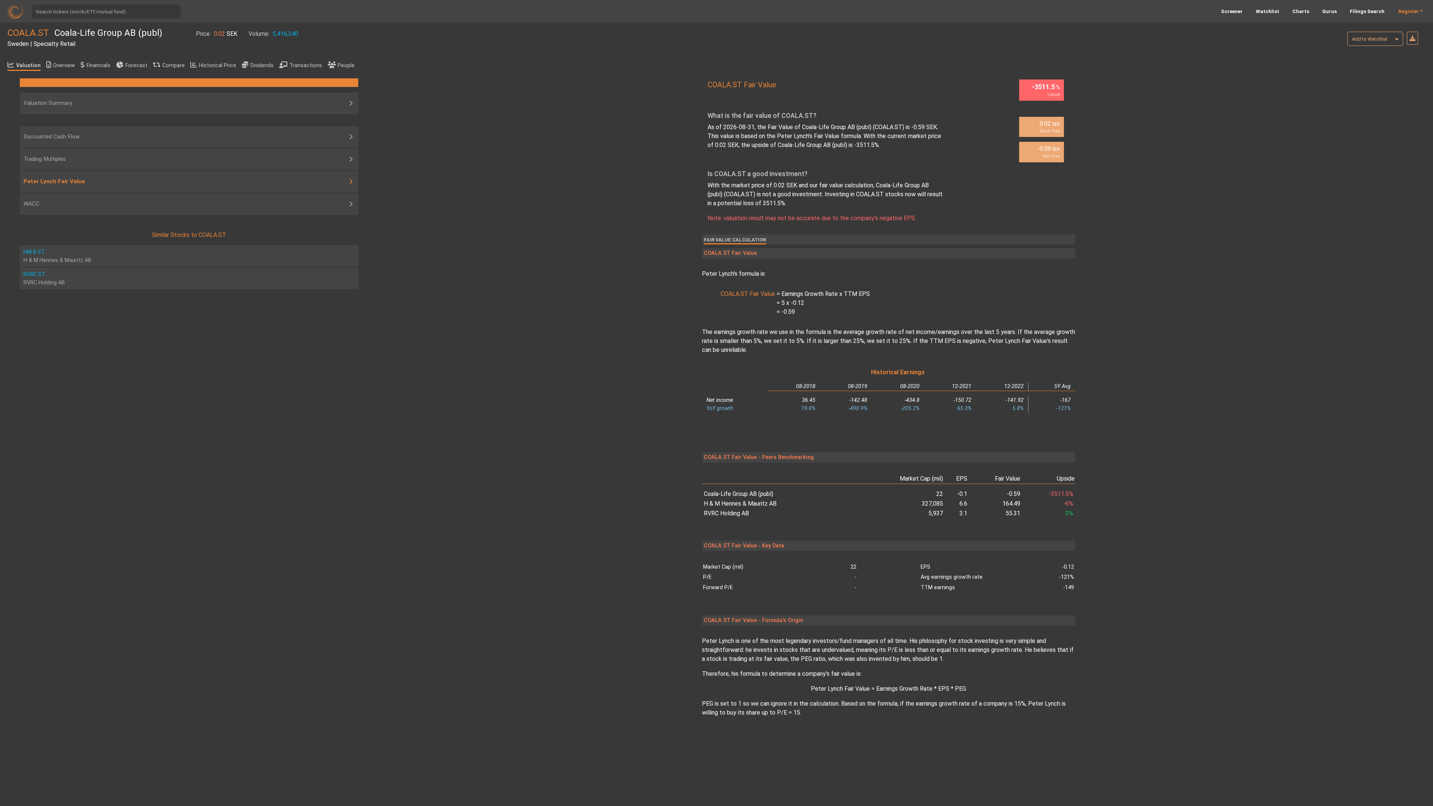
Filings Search (1367, 11)
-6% (1068, 503)
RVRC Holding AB (726, 513)
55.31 (1013, 513)
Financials (98, 65)
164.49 (1011, 503)
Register (1408, 11)
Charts (1300, 11)
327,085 (932, 503)
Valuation (28, 65)
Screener (1232, 11)
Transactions (305, 65)
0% (1069, 513)
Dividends (262, 65)
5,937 (935, 513)
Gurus (1329, 11)
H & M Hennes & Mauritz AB (740, 503)
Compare (173, 65)
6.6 (963, 503)
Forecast (136, 65)
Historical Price (217, 65)
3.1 (963, 513)
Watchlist (1267, 11)
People (346, 65)
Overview (64, 65)
